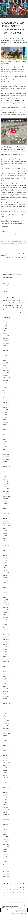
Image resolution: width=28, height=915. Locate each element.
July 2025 (5, 353)
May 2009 (5, 831)
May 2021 (5, 476)
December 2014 (6, 666)
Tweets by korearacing (7, 277)
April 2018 (5, 567)
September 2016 (6, 614)
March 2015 (5, 659)
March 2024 (5, 392)
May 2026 (5, 328)
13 (17, 889)
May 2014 (5, 683)
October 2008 (6, 849)
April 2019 (5, 538)
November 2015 (6, 639)
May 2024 (5, 387)
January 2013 (6, 723)
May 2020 (5, 506)
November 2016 (6, 609)
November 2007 (6, 876)
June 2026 (5, 325)
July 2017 (5, 590)
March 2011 (5, 777)
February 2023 (6, 424)
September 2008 (6, 851)
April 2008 (5, 864)
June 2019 (5, 533)
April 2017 (5, 597)
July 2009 (5, 827)
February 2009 (6, 839)
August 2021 (5, 469)
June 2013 (5, 711)
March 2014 (5, 688)
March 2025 (5, 362)
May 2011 (5, 772)
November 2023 (6, 402)
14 (20, 889)
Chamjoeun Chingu (22, 241)
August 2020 (5, 498)
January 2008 (6, 871)
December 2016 (6, 607)
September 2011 (6, 762)
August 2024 (5, 380)
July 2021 (5, 471)
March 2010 (5, 807)
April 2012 (5, 745)
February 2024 (6, 395)
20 (17, 891)
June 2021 (5, 474)
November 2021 (6, 461)
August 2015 (5, 646)
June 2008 (5, 859)
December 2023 (6, 399)
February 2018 (6, 572)
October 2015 (6, 641)
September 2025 (6, 348)
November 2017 (6, 580)
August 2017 (5, 587)
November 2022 (6, 432)
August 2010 (5, 794)
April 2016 (5, 627)
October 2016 (6, 612)
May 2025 (5, 358)
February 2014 (6, 691)
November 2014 (6, 669)
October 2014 (6, 671)
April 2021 (5, 478)
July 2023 (5, 412)
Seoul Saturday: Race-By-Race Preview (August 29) (14, 300)
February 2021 (6, 483)
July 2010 (5, 797)
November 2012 (6, 728)
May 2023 (5, 417)
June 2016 (5, 622)
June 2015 (5, 651)
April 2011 (5, 775)
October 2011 (5, 760)
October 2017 (6, 582)
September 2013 (6, 703)
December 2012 (6, 725)
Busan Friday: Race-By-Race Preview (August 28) (13, 302)
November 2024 (6, 372)
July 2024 (5, 382)
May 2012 (5, 743)
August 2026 (5, 321)
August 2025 (5, 350)
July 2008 (5, 856)
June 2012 (5, 740)
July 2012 (5, 738)
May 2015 (5, 654)
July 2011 (5, 767)
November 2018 (6, 550)
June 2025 (5, 355)
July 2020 (5, 501)
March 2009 (5, 836)
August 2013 (5, 706)
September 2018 (6, 555)
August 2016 (5, 617)
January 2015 (6, 664)
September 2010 (6, 792)
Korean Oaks (11, 243)
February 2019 (6, 543)
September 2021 (6, 466)
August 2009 (5, 824)
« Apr (4, 896)
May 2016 (5, 624)
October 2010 (6, 790)
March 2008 (5, 866)
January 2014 (6, 693)
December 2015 (6, 636)
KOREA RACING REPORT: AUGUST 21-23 (12, 305)
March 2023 (5, 422)
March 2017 (5, 599)
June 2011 (5, 770)
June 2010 (5, 799)
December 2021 (6, 459)
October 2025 (6, 345)
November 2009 (6, 817)
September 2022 (6, 437)
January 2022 (6, 456)
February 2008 (6, 869)
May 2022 (5, 446)
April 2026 (5, 330)
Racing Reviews (9, 241)
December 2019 (6, 518)
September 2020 (6, 496)
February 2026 (6, 335)
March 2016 (5, 629)
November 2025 (6, 343)
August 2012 (5, 735)
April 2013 (5, 715)
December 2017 (6, 577)
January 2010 (6, 812)
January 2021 (6, 486)
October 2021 (6, 464)
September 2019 (6, 525)
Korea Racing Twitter (12, 275)
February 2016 (6, 632)
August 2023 (5, 409)
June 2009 (5, 829)
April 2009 (5, 834)
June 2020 (5, 503)
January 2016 (6, 634)
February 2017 (6, 602)
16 (4, 891)
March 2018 (5, 570)
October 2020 (6, 493)
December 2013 (6, 696)
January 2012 (6, 752)
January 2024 (6, 397)
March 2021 (5, 481)
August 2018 (5, 557)
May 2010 (5, 802)
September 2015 (6, 644)
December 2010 (6, 785)
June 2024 (5, 385)
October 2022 (6, 434)
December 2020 (6, 488)
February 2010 (6, 809)
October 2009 (6, 819)
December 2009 (6, 814)
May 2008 (5, 861)
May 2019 (5, 535)
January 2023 (6, 427)
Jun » (4, 899)
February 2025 (6, 365)
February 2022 (6, 454)
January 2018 (6, 575)
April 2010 (5, 804)
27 (17, 892)
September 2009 (6, 822)
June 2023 (5, 414)
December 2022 (6, 429)
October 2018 (6, 553)
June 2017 (5, 592)
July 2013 (5, 708)
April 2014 (5, 686)
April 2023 (5, 419)
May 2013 (5, 713)
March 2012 (5, 748)
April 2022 (5, 449)
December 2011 (6, 755)
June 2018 (5, 562)
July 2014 (5, 678)
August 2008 (5, 854)
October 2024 (6, 375)
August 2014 (5, 676)
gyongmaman (17, 245)
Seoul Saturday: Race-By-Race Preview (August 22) (14, 312)
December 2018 (6, 548)
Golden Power (4, 243)
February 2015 (6, 661)
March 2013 (5, 718)
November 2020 (6, 491)
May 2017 (5, 595)
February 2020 (6, 513)
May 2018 (5, 565)
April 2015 (5, 656)
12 (13, 889)
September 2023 (6, 407)
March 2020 (5, 511)
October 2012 (6, 730)
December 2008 (6, 844)
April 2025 (5, 360)
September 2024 (6, 377)
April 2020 (5, 508)
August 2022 (5, 439)
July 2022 (5, 441)
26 (13, 892)
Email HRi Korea (6, 285)
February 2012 (6, 750)
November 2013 (6, 698)
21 (20, 891)
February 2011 (6, 780)
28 (20, 892)
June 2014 (5, 681)
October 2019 (6, 523)
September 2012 (6, 733)
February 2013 (6, 720)
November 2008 (6, 846)
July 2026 (5, 323)
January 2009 (6, 841)
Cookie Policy (5, 909)
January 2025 (6, 367)
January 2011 (5, 782)
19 (13, 891)
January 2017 (6, 604)
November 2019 (6, 520)
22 (23, 891)
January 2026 (6, 338)
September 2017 (6, 585)
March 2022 (5, 451)
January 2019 (6, 545)
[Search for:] (25, 16)
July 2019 (5, 530)
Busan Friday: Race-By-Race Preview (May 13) (16, 257)
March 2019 (5, 540)
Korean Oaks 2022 (18, 243)
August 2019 (5, 528)
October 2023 (6, 404)
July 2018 (5, 560)
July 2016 (5, 619)
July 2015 (5, 649)
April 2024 (5, 390)
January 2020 (6, 516)
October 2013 (6, 701)
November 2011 (6, 757)
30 (4, 894)
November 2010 (6, 787)
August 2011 (5, 765)
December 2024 (6, 370)
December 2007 (6, 873)
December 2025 (6, 340)
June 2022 (5, 444)
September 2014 (6, 674)
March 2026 (5, 333)
